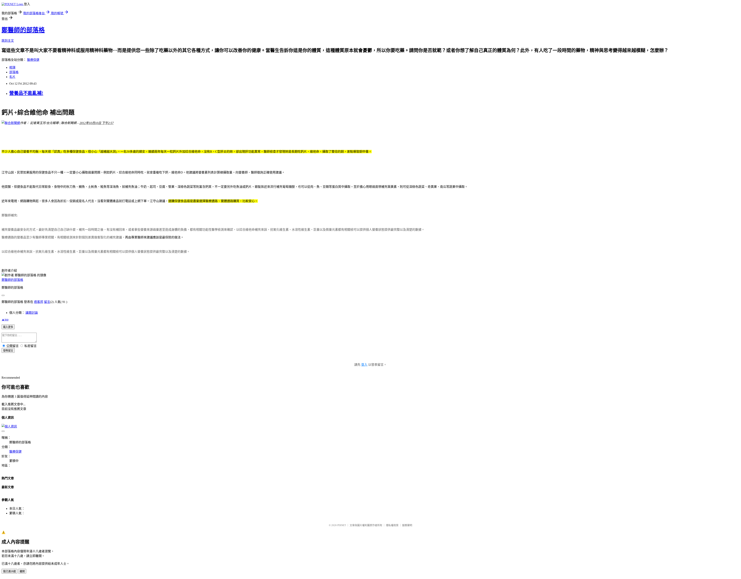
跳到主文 (8, 40)
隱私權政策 (392, 525)
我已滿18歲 (9, 571)
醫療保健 (33, 59)
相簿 (12, 67)
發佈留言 (8, 350)
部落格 (14, 72)
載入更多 (8, 327)
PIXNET (341, 525)
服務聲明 (407, 525)
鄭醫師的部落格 (23, 29)
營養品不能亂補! (26, 93)
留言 (47, 302)
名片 (12, 76)
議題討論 (31, 312)
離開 (22, 571)
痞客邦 (38, 302)
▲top (5, 319)
